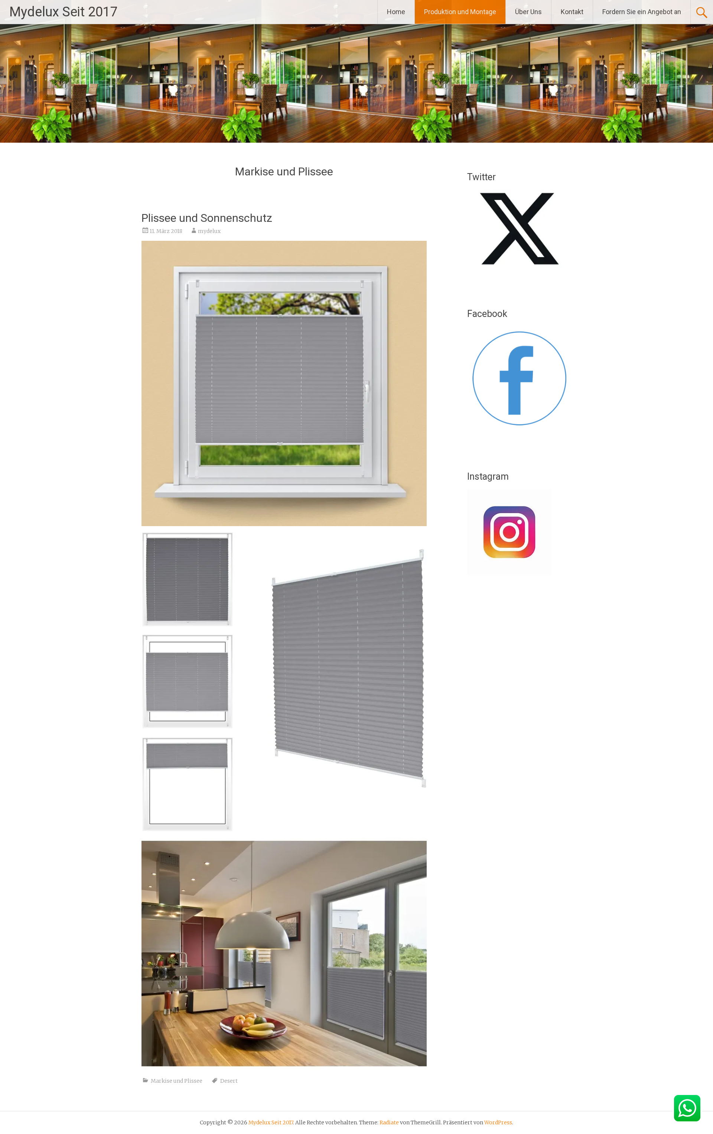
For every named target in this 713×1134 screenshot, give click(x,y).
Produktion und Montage (460, 12)
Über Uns (528, 12)
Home (396, 12)
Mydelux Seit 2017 (63, 12)
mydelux (209, 231)
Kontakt (572, 12)
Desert (229, 1081)
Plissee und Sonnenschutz (206, 217)
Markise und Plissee (176, 1081)
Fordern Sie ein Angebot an (641, 12)
